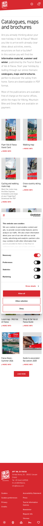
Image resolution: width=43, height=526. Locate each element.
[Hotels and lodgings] (29, 522)
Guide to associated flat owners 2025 (31, 359)
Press (25, 498)
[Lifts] (21, 522)
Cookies (4, 493)
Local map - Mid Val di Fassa (9, 320)
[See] (10, 130)
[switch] (37, 262)
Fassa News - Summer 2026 (7, 359)
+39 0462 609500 (21, 480)
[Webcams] (13, 522)
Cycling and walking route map (9, 185)
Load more (21, 374)
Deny (21, 309)
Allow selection (21, 301)
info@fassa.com (18, 486)
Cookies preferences (9, 498)
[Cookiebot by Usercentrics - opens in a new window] (30, 215)
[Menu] (39, 4)
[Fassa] (4, 5)
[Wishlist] (38, 522)
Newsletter (27, 509)
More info (7, 151)
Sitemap (26, 518)
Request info (28, 514)
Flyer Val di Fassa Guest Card (9, 146)
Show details (30, 286)
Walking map (28, 144)
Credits (4, 506)
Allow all (21, 293)
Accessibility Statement (32, 493)
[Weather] (4, 522)
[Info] (31, 4)
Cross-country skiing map (32, 185)
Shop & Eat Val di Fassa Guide (30, 320)
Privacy (4, 502)
